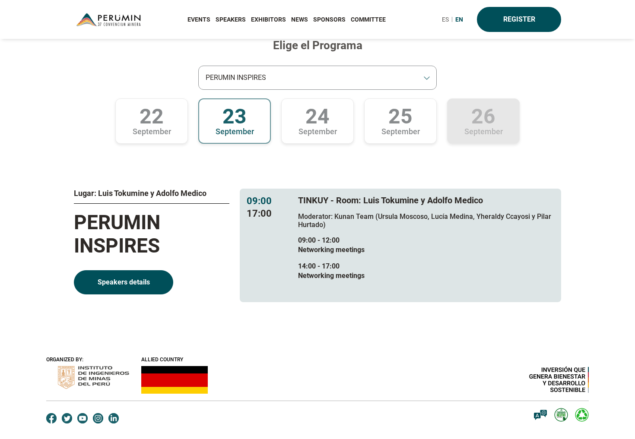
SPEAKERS (231, 19)
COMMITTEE (368, 19)
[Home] (110, 19)
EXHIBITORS (268, 19)
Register (519, 19)
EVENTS (198, 19)
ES (445, 19)
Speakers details (124, 282)
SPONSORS (329, 19)
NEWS (299, 19)
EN (459, 19)
